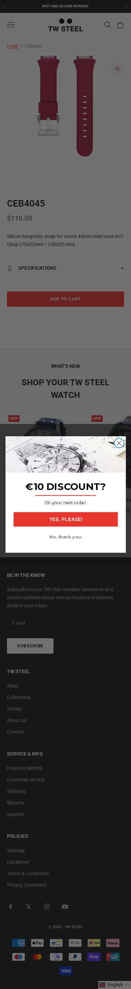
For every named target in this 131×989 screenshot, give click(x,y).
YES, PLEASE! (65, 519)
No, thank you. (65, 537)
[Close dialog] (119, 443)
